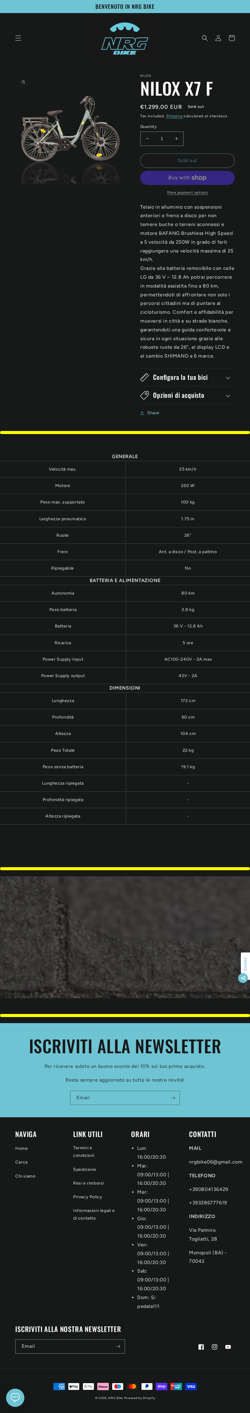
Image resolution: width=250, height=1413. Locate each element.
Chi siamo (25, 1176)
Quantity (148, 126)
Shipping (174, 116)
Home (21, 1148)
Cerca (21, 1162)
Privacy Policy (87, 1196)
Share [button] (153, 412)
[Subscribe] (173, 1098)
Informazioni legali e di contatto (94, 1214)
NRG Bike (115, 1398)
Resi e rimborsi (88, 1183)
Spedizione (84, 1169)
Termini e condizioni (84, 1151)
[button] (18, 38)
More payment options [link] (187, 192)
